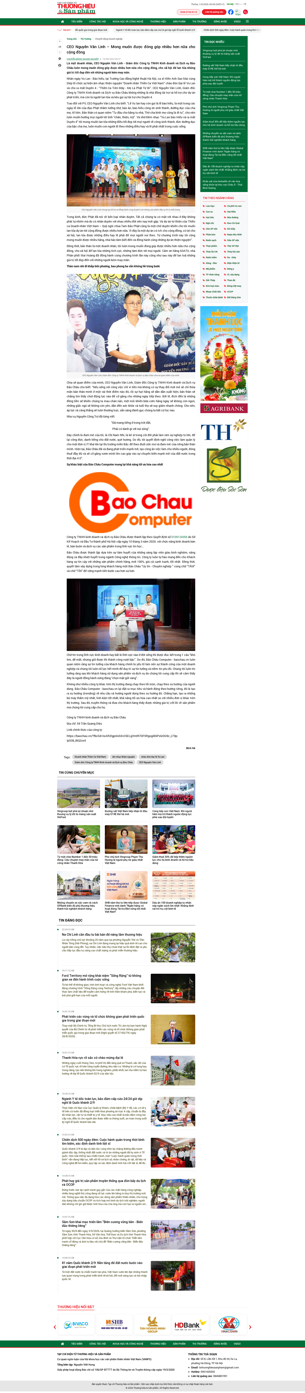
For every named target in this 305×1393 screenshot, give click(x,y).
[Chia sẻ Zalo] (59, 58)
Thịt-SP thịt (233, 245)
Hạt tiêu (210, 217)
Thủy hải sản (233, 251)
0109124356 (179, 537)
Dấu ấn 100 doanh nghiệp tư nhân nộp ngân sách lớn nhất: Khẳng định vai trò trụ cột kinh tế (173, 905)
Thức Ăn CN (211, 251)
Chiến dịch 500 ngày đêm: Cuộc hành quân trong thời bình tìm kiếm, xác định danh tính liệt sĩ (212, 29)
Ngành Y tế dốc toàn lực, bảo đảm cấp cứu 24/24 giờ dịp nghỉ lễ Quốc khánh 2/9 (117, 29)
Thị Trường (199, 21)
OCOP (230, 291)
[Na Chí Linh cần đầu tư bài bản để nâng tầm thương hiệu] (173, 947)
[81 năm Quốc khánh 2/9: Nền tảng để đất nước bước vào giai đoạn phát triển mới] (173, 1276)
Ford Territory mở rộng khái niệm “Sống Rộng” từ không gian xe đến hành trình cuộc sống (101, 977)
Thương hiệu (158, 21)
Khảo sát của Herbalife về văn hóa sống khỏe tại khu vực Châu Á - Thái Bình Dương (222, 184)
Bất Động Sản (234, 297)
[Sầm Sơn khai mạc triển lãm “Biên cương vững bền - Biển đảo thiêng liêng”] (173, 1235)
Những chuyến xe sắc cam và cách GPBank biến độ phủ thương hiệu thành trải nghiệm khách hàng (77, 905)
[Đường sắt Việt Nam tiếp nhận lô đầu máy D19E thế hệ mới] (126, 793)
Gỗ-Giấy (231, 228)
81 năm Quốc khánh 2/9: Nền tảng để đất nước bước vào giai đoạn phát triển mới (102, 1265)
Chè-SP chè (211, 228)
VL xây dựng (233, 274)
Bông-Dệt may (234, 285)
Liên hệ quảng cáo (214, 11)
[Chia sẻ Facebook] (59, 65)
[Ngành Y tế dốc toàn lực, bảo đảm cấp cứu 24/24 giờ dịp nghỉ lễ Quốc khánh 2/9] (173, 1112)
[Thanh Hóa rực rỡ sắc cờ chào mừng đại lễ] (173, 1070)
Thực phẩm (211, 245)
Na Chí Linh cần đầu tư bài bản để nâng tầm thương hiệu (102, 934)
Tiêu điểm (76, 21)
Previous (55, 1324)
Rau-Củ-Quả (233, 223)
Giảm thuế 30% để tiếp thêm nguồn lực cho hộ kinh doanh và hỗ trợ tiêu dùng (172, 859)
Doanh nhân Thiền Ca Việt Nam (90, 757)
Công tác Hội (97, 21)
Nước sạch (211, 240)
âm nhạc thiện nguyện (123, 757)
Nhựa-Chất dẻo (213, 291)
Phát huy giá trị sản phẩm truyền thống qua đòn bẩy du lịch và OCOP (104, 1183)
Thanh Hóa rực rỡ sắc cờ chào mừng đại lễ (92, 1058)
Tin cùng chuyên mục (76, 772)
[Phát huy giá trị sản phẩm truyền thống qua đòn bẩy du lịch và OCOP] (173, 1194)
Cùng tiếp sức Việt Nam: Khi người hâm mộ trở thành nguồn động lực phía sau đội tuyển (172, 814)
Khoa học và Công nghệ (128, 21)
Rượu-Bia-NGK (234, 234)
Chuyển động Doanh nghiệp (108, 38)
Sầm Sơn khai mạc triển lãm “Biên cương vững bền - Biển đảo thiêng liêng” (102, 1224)
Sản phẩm (179, 21)
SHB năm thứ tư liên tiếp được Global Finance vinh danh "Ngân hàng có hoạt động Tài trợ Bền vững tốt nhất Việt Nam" (126, 907)
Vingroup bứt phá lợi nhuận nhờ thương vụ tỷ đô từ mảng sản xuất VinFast (76, 814)
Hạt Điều (231, 211)
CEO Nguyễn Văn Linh (150, 762)
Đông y (230, 268)
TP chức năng (212, 274)
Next (250, 1324)
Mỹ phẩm (210, 268)
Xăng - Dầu (211, 263)
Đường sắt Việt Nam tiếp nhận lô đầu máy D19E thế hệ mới (126, 813)
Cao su (209, 211)
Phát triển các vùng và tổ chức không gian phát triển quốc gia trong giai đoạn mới (103, 1018)
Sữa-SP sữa (233, 240)
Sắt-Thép (210, 280)
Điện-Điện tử (233, 263)
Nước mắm (211, 257)
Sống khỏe (220, 21)
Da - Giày (231, 257)
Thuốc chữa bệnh (214, 297)
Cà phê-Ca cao (234, 205)
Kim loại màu (212, 285)
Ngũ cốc (210, 223)
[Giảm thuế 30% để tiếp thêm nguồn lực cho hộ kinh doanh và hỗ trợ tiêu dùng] (173, 839)
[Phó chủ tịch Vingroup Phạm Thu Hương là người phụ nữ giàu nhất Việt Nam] (126, 839)
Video (237, 21)
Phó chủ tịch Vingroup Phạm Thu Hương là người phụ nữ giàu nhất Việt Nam (124, 859)
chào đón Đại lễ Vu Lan (152, 757)
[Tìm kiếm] (245, 12)
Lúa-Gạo (210, 205)
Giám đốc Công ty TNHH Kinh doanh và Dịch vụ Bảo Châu (104, 762)
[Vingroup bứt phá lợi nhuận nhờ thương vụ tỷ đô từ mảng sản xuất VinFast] (78, 793)
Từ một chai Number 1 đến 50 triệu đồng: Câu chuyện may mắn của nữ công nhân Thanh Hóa (77, 859)
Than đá (231, 280)
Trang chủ (72, 38)
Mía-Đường (232, 217)
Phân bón (210, 234)
